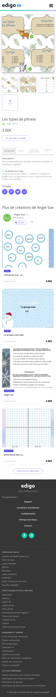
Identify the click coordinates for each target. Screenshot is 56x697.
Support (28, 501)
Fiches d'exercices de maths (14, 581)
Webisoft (46, 692)
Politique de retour (28, 519)
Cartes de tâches (9, 574)
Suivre (21, 222)
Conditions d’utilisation (28, 507)
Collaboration (8, 651)
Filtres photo (7, 609)
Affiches (5, 567)
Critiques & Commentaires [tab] (34, 151)
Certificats (6, 578)
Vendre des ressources (12, 662)
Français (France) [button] (9, 497)
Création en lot (8, 620)
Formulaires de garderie (12, 682)
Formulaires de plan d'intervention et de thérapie (23, 685)
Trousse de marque (10, 616)
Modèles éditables (10, 585)
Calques (5, 623)
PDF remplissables (10, 644)
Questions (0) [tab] (48, 151)
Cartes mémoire (9, 563)
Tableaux (6, 598)
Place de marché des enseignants (17, 658)
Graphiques (7, 595)
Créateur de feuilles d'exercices (15, 556)
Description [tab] (9, 151)
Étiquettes (6, 570)
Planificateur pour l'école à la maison (18, 678)
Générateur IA (8, 647)
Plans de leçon (8, 560)
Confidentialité (28, 513)
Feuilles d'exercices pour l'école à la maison (21, 675)
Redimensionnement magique (15, 612)
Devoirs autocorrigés (11, 640)
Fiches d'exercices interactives (15, 636)
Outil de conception (10, 665)
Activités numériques (11, 654)
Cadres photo (8, 605)
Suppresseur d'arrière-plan (14, 627)
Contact (28, 525)
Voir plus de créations (28, 471)
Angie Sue (11, 123)
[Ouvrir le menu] (51, 5)
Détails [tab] (21, 151)
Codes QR (6, 602)
